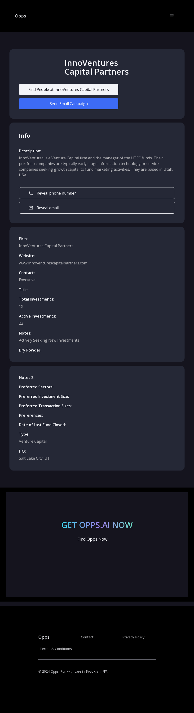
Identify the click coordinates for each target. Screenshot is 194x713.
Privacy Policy (133, 637)
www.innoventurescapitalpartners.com (53, 263)
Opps (20, 16)
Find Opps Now (92, 539)
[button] (172, 16)
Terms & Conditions (56, 648)
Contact (87, 637)
